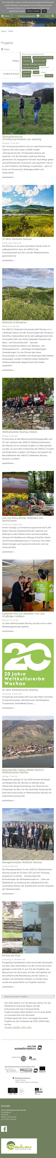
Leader (43, 72)
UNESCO (49, 75)
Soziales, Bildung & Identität (34, 64)
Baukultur (26, 57)
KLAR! (36, 72)
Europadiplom (37, 75)
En (47, 16)
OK (44, 11)
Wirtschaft (45, 67)
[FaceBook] (4, 1129)
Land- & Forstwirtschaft (42, 57)
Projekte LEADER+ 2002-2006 (17, 1027)
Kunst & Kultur (39, 61)
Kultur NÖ (26, 72)
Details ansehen (33, 11)
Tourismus (27, 61)
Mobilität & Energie (30, 67)
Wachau (3, 31)
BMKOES (26, 75)
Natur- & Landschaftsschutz (33, 54)
